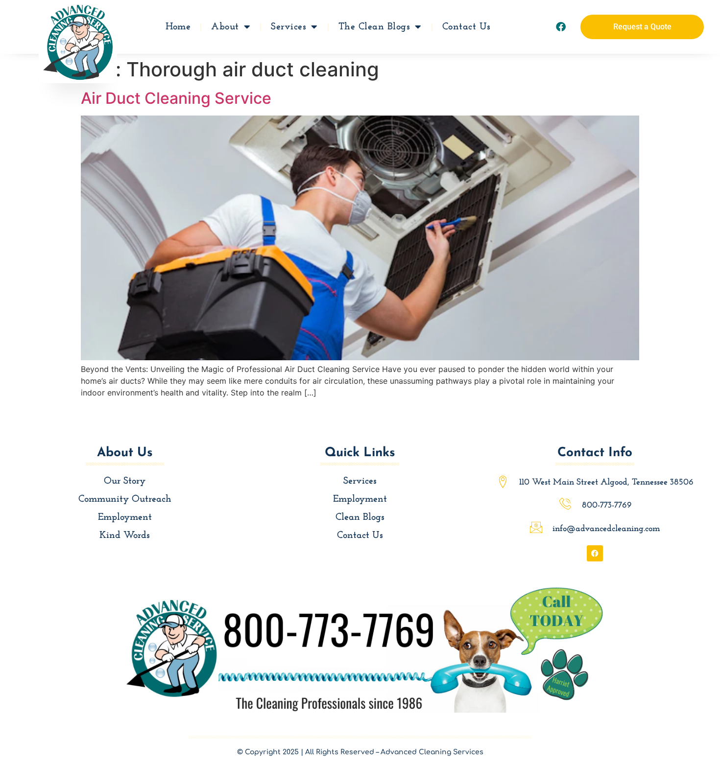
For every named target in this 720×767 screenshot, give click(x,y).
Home (178, 27)
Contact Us (466, 27)
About (225, 27)
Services (288, 27)
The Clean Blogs (374, 27)
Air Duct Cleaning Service (176, 98)
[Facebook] (561, 27)
